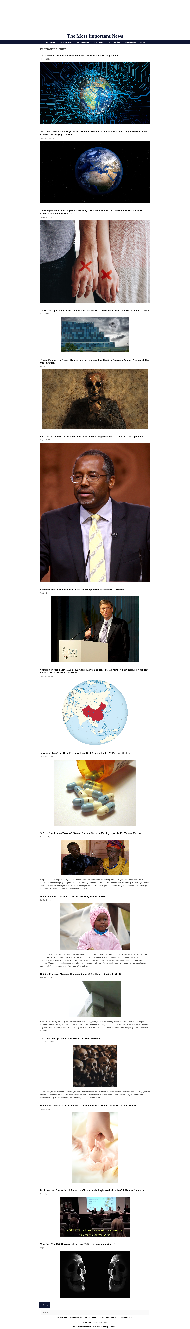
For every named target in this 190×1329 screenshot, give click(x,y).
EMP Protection (114, 42)
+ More (45, 1305)
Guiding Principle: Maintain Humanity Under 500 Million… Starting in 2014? (80, 974)
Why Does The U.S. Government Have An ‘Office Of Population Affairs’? (78, 1244)
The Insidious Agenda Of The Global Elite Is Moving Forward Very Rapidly (79, 55)
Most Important (130, 42)
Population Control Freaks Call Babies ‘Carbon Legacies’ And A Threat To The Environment (88, 1105)
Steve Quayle (98, 42)
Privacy (101, 1317)
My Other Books (66, 42)
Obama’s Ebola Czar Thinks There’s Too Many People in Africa (73, 896)
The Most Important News (95, 36)
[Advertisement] (95, 17)
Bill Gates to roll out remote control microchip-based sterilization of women (82, 589)
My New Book (49, 42)
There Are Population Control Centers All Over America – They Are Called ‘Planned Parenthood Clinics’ (95, 310)
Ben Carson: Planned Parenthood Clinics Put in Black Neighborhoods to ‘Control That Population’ (91, 436)
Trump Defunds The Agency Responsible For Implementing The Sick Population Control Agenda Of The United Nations (94, 361)
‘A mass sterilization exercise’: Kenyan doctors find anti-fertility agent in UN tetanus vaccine (90, 833)
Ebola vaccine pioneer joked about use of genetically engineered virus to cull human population (92, 1190)
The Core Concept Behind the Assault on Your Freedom (70, 1038)
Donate (143, 42)
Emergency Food (82, 42)
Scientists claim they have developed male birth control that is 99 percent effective (85, 753)
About (94, 1317)
